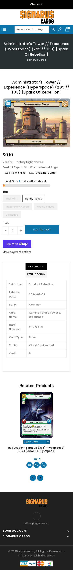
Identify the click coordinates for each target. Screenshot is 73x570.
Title (6, 192)
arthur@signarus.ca (36, 523)
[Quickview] (29, 465)
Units (6, 223)
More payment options (17, 252)
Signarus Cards (36, 60)
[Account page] (60, 29)
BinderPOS (48, 555)
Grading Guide (46, 173)
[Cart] (67, 29)
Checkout (36, 4)
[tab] (36, 266)
